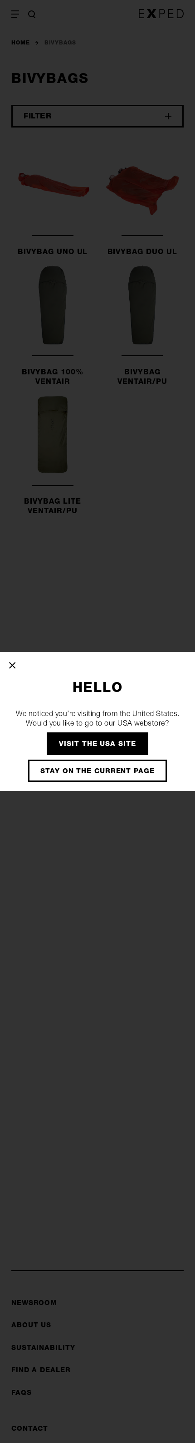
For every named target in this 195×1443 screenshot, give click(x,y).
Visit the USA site (97, 743)
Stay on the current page (97, 770)
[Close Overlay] (13, 665)
